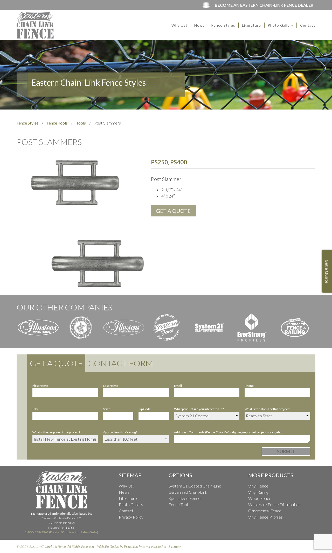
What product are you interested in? (199, 409)
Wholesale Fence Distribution (274, 504)
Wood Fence (259, 498)
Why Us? (179, 25)
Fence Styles (223, 25)
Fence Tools (57, 122)
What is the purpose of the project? (56, 432)
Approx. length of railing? (120, 432)
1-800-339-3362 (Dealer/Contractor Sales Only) (61, 532)
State (106, 409)
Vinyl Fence (258, 485)
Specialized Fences (185, 498)
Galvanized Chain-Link (188, 492)
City (35, 409)
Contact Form (120, 363)
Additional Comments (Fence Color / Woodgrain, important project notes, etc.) (228, 432)
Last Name (110, 386)
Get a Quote (56, 363)
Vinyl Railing (258, 492)
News (199, 25)
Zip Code (145, 409)
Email (178, 386)
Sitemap (175, 546)
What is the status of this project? (267, 409)
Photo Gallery (280, 25)
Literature (251, 25)
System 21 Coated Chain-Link (195, 485)
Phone (249, 386)
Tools (81, 122)
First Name (40, 386)
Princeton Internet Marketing (145, 546)
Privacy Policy (131, 516)
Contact (307, 25)
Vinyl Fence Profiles (265, 516)
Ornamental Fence (264, 510)
